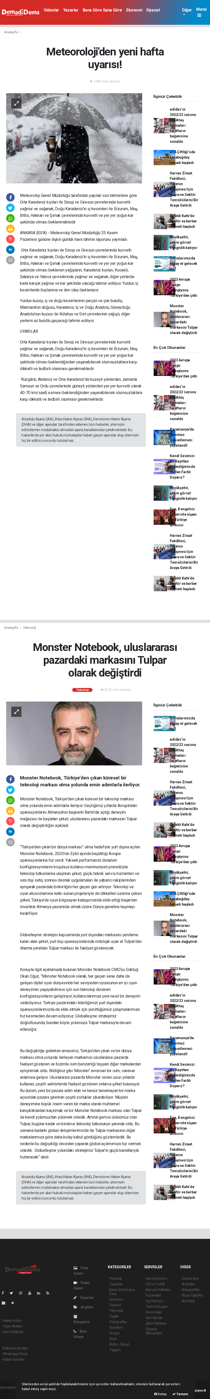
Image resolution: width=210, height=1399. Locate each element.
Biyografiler (191, 1290)
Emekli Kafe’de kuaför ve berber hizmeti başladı (183, 221)
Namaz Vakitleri (158, 1290)
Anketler (188, 1284)
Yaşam (115, 1350)
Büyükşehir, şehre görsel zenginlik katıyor (183, 242)
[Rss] (49, 1293)
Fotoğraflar (118, 1322)
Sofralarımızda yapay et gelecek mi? (183, 263)
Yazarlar (71, 10)
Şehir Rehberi (156, 1323)
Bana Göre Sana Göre (102, 10)
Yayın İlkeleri (12, 1326)
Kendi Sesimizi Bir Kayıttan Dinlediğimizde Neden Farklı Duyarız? (182, 466)
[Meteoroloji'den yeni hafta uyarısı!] (74, 138)
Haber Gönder (13, 1359)
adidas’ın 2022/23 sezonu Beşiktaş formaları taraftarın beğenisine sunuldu (183, 125)
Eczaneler (153, 1295)
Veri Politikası (13, 1332)
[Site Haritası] (5, 1303)
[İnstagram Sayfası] (22, 1293)
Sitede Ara (190, 1278)
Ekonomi (134, 10)
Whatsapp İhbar (15, 1354)
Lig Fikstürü (154, 1301)
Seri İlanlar (154, 1318)
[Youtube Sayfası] (31, 1293)
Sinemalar (154, 1312)
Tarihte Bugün (157, 1307)
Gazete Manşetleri (154, 1331)
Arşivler (86, 1307)
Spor (113, 1339)
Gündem (116, 1327)
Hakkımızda (12, 1321)
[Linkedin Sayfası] (40, 1293)
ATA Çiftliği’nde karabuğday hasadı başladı (182, 157)
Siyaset (153, 10)
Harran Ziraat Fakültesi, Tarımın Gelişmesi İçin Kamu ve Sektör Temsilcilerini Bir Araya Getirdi (184, 189)
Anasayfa (11, 32)
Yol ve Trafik (155, 1284)
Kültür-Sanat (119, 1344)
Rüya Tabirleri (192, 1295)
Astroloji (188, 1301)
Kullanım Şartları (15, 1348)
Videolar (51, 10)
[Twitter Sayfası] (13, 1293)
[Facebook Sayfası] (5, 1293)
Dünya (114, 1333)
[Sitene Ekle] (14, 1303)
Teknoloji (29, 628)
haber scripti (9, 1393)
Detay (162, 1394)
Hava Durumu (156, 1278)
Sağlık (114, 1316)
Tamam (182, 1394)
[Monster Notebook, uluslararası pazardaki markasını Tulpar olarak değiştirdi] (74, 733)
